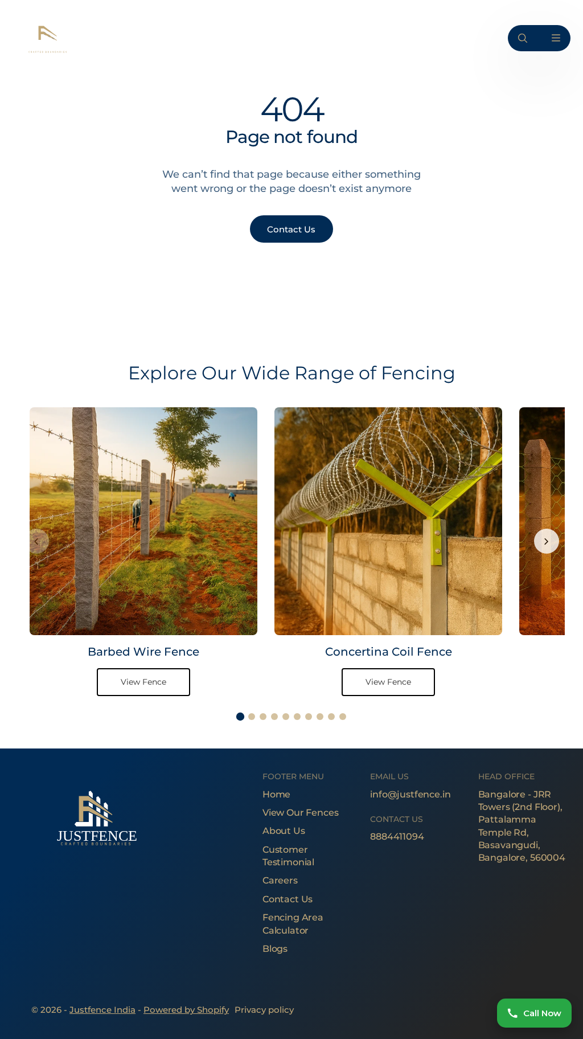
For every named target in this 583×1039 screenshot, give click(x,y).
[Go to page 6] (297, 716)
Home (276, 794)
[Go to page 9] (331, 716)
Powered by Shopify (186, 1009)
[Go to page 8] (320, 716)
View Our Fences (300, 812)
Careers (280, 880)
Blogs (275, 948)
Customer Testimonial (288, 856)
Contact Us (287, 899)
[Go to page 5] (285, 716)
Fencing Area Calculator (292, 923)
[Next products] (546, 541)
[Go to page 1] (240, 717)
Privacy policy (264, 1009)
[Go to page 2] (251, 716)
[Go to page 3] (263, 716)
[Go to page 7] (308, 716)
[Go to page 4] (274, 716)
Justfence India (102, 1009)
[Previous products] (36, 541)
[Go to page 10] (342, 716)
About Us (283, 830)
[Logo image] (47, 38)
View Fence (143, 682)
